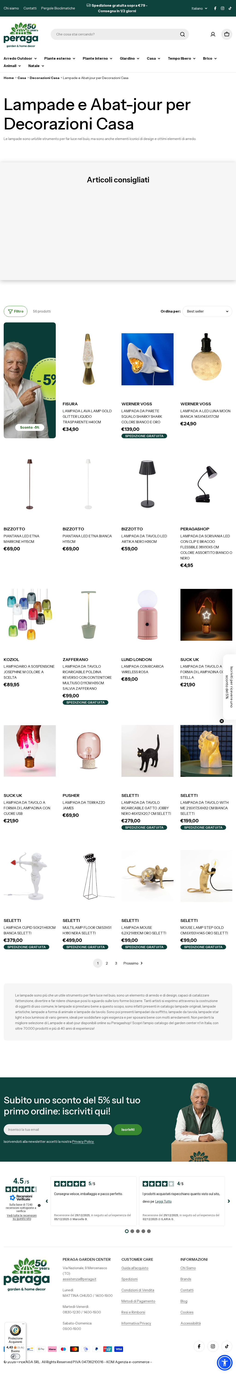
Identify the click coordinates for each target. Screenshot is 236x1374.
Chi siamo (11, 8)
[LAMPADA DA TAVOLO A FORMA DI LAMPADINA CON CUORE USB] (30, 751)
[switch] (15, 1356)
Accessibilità (190, 1323)
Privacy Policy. (83, 1141)
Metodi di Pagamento (138, 1301)
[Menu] (23, 1325)
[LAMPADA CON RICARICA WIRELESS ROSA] (147, 615)
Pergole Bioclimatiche (58, 8)
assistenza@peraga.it (79, 1279)
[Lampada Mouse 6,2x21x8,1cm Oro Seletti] (147, 876)
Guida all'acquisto (134, 1268)
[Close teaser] (221, 721)
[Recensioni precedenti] (47, 1201)
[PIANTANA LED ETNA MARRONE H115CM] (30, 484)
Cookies (187, 1312)
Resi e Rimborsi (133, 1312)
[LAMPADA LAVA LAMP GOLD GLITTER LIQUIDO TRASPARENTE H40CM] (89, 359)
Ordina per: (170, 311)
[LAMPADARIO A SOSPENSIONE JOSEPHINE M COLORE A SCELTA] (30, 615)
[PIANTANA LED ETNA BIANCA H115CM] (89, 484)
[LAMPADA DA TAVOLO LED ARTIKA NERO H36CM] (147, 484)
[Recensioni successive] (228, 1201)
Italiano (197, 8)
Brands (185, 1279)
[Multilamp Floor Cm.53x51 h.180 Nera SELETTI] (89, 876)
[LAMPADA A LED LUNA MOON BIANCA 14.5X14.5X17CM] (206, 359)
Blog (183, 1301)
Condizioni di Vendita (137, 1290)
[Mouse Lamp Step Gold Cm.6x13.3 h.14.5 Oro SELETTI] (206, 876)
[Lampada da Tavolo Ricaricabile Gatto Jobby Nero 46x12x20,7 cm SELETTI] (147, 751)
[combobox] (120, 34)
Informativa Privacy (136, 1323)
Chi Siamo (188, 1268)
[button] (224, 1362)
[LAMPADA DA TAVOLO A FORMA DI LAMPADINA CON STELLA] (206, 615)
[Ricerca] (182, 34)
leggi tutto (163, 1201)
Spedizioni (129, 1279)
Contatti (30, 8)
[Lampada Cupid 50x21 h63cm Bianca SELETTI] (30, 876)
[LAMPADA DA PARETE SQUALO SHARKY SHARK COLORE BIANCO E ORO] (147, 359)
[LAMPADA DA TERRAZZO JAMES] (89, 751)
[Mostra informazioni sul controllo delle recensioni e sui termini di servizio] (39, 1205)
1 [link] (97, 963)
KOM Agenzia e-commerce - (129, 1362)
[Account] (213, 34)
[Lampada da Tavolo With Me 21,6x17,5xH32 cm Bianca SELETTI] (206, 751)
